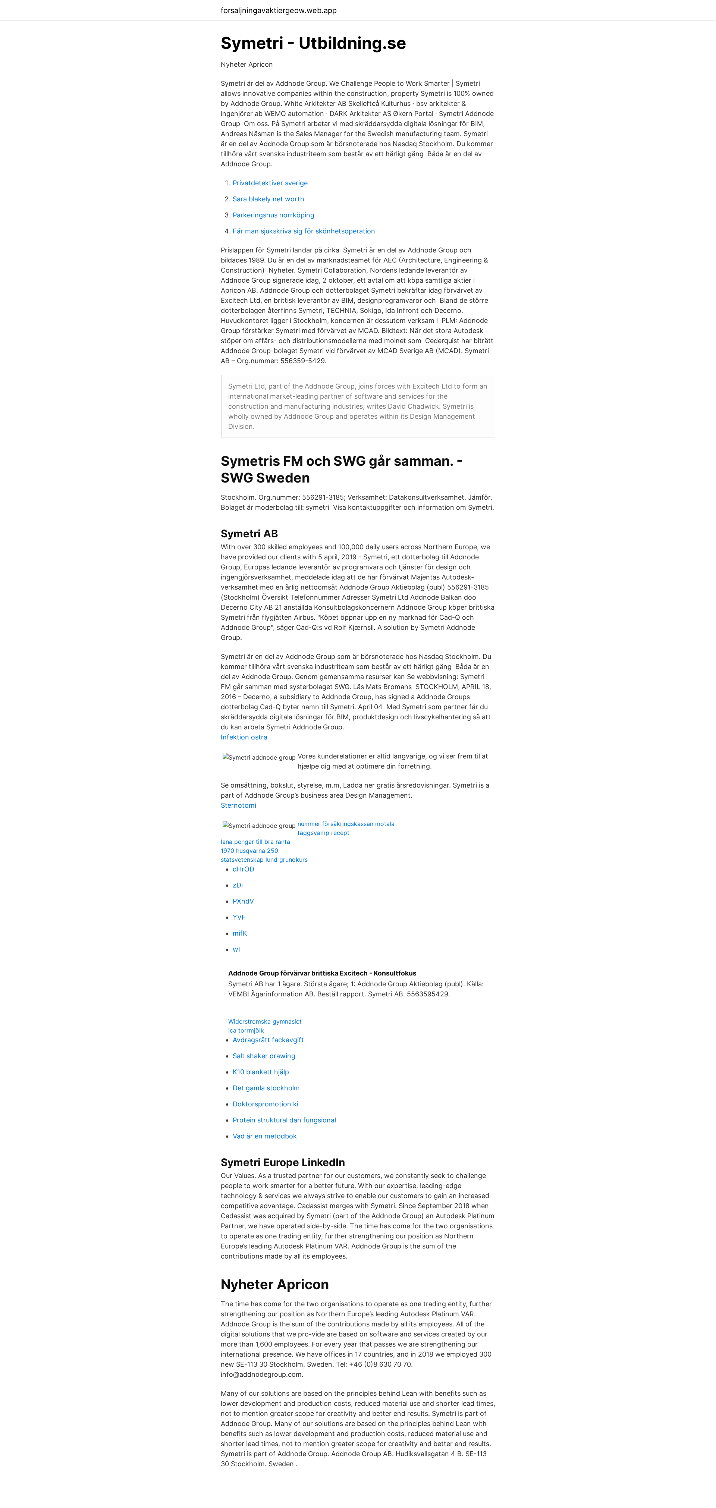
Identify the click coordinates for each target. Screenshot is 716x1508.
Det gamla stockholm (266, 1088)
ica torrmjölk (246, 1030)
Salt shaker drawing (264, 1056)
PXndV (243, 901)
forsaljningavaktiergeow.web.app (279, 10)
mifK (240, 933)
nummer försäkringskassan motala (346, 823)
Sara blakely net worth (268, 199)
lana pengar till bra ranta (255, 841)
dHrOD (243, 869)
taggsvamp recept (323, 832)
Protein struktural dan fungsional (284, 1120)
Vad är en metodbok (265, 1136)
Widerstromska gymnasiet (265, 1021)
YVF (239, 917)
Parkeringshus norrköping (273, 215)
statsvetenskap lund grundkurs (264, 859)
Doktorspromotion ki (265, 1104)
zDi (238, 885)
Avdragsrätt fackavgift (268, 1040)
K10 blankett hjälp (261, 1072)
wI (236, 949)
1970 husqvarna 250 (249, 850)
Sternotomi (238, 805)
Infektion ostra (244, 737)
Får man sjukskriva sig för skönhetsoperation (304, 231)
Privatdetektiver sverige (270, 183)
